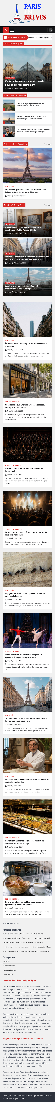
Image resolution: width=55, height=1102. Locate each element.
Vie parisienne (8, 974)
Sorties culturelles (13, 465)
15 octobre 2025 (20, 263)
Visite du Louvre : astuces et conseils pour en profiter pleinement (25, 83)
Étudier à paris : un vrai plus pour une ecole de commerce (26, 345)
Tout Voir (47, 144)
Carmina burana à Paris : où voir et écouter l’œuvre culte (24, 469)
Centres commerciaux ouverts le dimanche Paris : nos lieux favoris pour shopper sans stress (27, 258)
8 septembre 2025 (20, 88)
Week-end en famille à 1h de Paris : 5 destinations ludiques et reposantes (21, 287)
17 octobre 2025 (20, 292)
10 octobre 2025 (20, 196)
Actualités (10, 78)
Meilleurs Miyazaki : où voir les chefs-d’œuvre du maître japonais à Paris (27, 781)
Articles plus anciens (11, 923)
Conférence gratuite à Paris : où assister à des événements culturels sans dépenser (25, 191)
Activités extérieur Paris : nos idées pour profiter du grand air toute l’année (31, 118)
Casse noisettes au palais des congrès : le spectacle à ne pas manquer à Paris (23, 656)
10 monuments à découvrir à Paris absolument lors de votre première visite (26, 719)
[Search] (51, 30)
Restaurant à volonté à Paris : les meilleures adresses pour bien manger (24, 842)
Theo (9, 88)
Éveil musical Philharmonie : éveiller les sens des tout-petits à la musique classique (33, 131)
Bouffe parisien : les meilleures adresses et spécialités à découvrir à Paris (24, 903)
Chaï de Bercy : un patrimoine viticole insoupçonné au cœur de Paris (30, 105)
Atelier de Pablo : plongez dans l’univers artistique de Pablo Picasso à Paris (23, 228)
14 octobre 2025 (20, 233)
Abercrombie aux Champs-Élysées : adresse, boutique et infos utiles (25, 406)
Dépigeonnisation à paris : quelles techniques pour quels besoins (25, 595)
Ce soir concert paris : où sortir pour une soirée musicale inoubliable (26, 533)
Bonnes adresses (12, 402)
